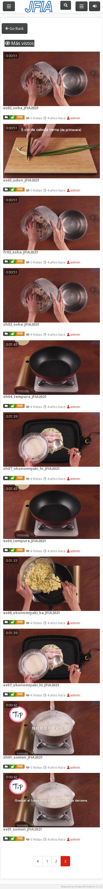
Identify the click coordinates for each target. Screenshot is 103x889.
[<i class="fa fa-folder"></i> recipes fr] (6, 261)
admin (75, 118)
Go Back (16, 28)
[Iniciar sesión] (94, 6)
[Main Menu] (9, 6)
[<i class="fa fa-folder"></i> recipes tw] (6, 334)
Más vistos (22, 43)
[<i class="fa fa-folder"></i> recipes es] (6, 117)
